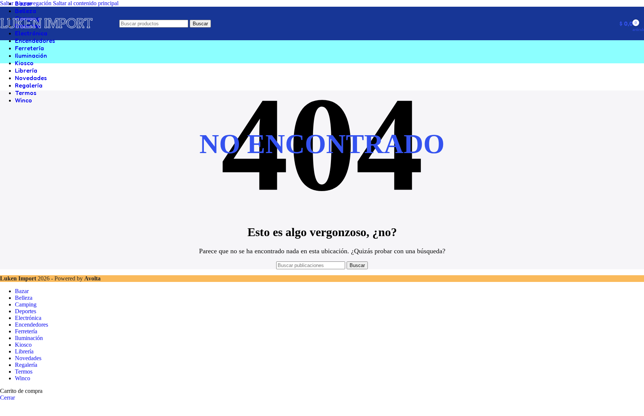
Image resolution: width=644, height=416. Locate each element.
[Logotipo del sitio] (46, 33)
